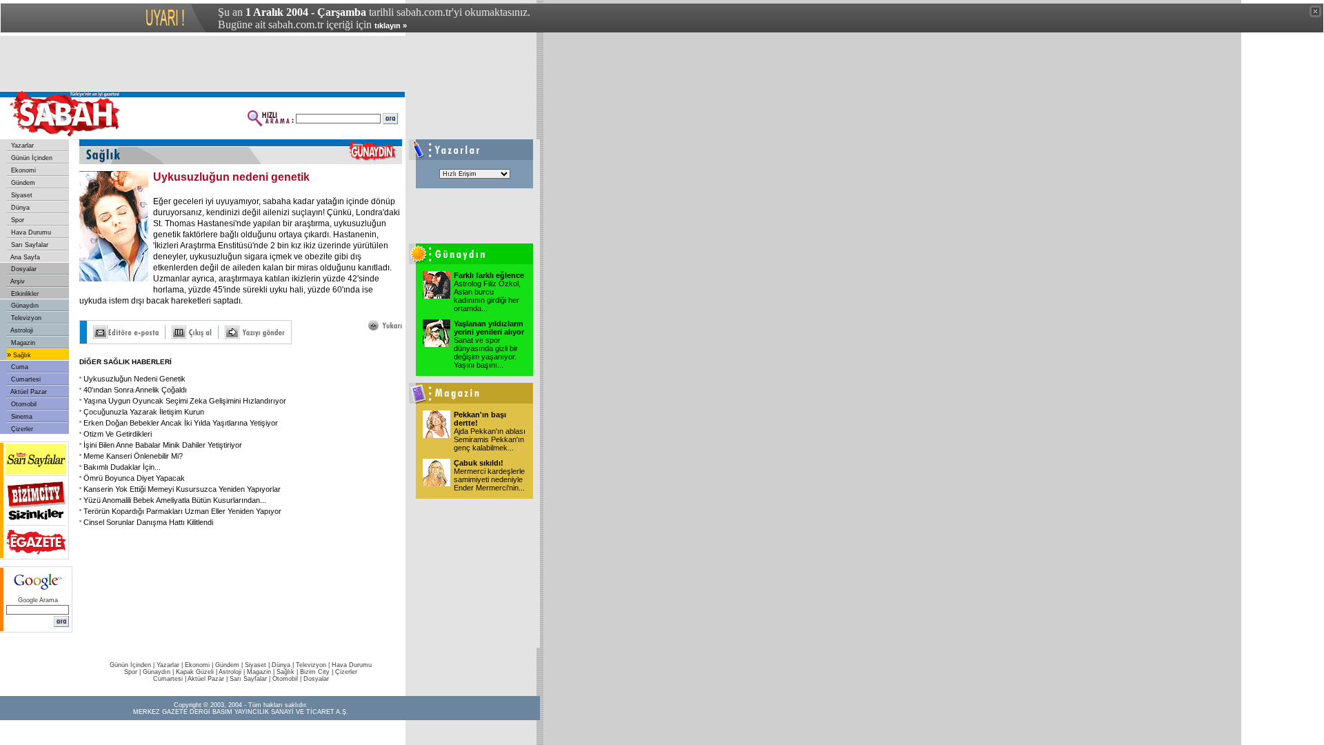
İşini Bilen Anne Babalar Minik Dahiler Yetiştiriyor (162, 445)
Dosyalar (23, 269)
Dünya (19, 207)
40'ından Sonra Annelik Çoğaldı (135, 390)
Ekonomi (22, 170)
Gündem (22, 182)
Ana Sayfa (24, 257)
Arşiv (17, 281)
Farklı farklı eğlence (489, 275)
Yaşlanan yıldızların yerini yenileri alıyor (489, 327)
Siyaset (20, 195)
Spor (16, 220)
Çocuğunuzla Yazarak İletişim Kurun (143, 412)
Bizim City (315, 671)
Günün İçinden (30, 158)
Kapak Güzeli (195, 671)
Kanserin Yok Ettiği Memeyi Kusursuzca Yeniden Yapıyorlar (182, 489)
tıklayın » (390, 25)
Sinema (20, 416)
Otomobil (23, 404)
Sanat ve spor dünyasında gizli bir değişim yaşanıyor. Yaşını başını (486, 352)
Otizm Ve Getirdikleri (117, 434)
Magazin (22, 342)
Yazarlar (21, 145)
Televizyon (25, 318)
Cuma (18, 367)
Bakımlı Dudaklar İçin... (122, 467)
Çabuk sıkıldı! (478, 463)
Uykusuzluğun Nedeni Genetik (134, 379)
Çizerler (21, 429)
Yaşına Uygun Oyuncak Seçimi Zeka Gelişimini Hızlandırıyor (184, 401)
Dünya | (284, 665)
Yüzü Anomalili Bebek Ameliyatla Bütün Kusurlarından (174, 500)
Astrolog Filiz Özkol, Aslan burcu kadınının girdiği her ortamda (487, 295)
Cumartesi (25, 379)
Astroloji (21, 330)
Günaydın (24, 305)
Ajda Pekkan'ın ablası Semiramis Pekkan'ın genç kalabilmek (489, 439)
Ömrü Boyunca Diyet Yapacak (134, 478)
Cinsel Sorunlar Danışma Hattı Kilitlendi (148, 522)
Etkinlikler (24, 293)
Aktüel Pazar (28, 391)
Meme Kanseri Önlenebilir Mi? (133, 456)
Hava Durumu (30, 232)
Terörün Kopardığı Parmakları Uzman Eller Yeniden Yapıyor (182, 511)
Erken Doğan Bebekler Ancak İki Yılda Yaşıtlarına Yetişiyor (180, 423)
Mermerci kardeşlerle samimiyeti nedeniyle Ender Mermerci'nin (489, 479)
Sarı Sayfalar (28, 244)
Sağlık (21, 355)
